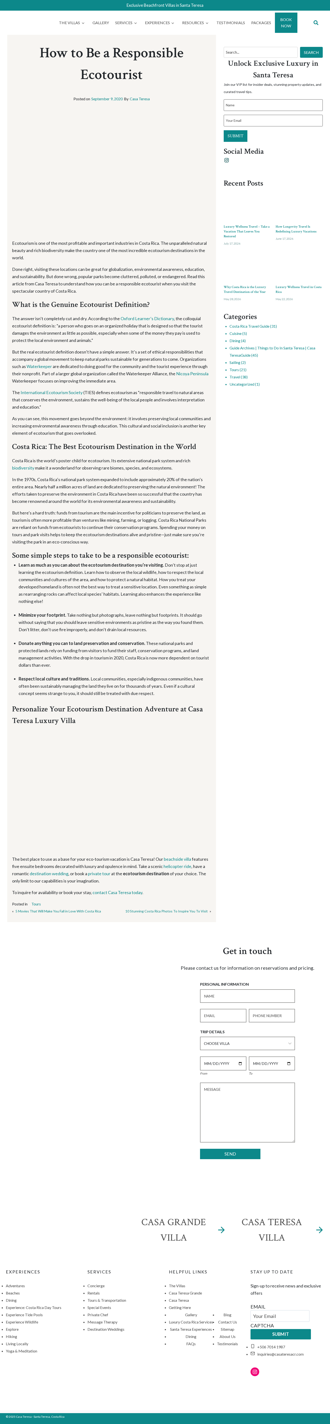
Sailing (235, 362)
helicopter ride (177, 866)
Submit (280, 1334)
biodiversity (23, 467)
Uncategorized (242, 384)
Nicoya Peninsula (192, 373)
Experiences (157, 22)
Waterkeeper (40, 366)
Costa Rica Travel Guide (249, 326)
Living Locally (17, 1343)
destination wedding (49, 873)
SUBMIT (236, 136)
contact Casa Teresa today (117, 892)
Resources (193, 22)
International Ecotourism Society (52, 392)
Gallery (101, 22)
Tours (36, 904)
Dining (235, 340)
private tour (99, 873)
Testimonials (230, 22)
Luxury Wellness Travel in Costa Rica (299, 289)
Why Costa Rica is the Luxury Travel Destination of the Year (245, 289)
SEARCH (311, 52)
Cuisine (236, 333)
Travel (235, 377)
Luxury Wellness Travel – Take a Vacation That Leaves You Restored (247, 231)
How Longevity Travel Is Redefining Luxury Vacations (296, 229)
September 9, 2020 (107, 98)
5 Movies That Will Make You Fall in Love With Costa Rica (58, 911)
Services (123, 22)
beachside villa (177, 859)
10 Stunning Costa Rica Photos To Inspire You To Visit (166, 911)
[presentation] (247, 205)
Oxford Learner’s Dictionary (147, 318)
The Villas (69, 22)
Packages (261, 22)
